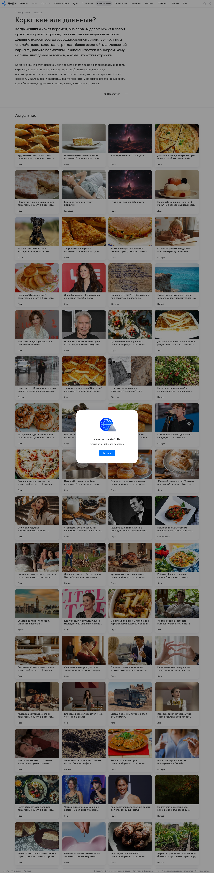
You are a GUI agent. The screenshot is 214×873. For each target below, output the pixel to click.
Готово (107, 453)
